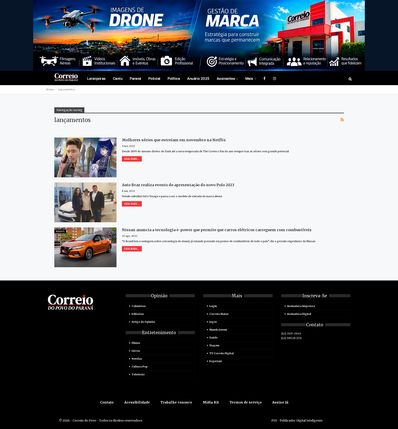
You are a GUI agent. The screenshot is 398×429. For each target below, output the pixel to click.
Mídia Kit (211, 402)
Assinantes (226, 78)
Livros (136, 350)
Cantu (118, 78)
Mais (249, 78)
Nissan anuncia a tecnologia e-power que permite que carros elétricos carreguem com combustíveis (217, 229)
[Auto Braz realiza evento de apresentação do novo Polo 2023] (85, 202)
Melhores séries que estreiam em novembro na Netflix (174, 140)
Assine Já (280, 402)
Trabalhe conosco (176, 402)
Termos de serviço (245, 402)
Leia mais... (132, 158)
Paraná (135, 78)
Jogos (213, 321)
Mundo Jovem (218, 329)
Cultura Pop (140, 366)
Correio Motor (219, 313)
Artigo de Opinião (143, 321)
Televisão (138, 374)
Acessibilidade (137, 402)
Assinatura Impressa (301, 306)
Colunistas (139, 306)
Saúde (213, 337)
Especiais (215, 361)
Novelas (137, 358)
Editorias (138, 313)
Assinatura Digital (299, 313)
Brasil (60, 231)
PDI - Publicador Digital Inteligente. (297, 420)
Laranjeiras (96, 78)
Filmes (136, 342)
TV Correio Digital (221, 353)
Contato (107, 402)
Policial (154, 78)
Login (213, 306)
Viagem (214, 345)
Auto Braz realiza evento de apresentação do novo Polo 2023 (178, 184)
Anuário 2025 (198, 78)
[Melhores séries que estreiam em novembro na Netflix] (85, 157)
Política (174, 78)
